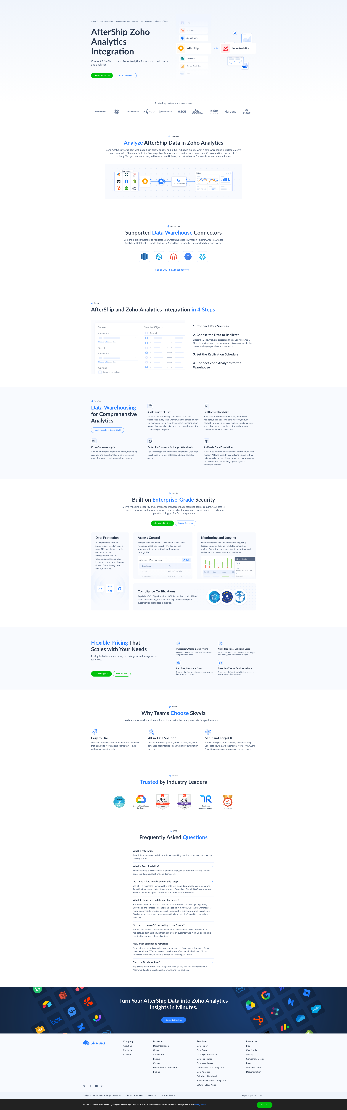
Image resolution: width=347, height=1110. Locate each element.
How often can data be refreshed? (151, 944)
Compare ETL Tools (255, 1059)
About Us (127, 1046)
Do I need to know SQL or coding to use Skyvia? (158, 925)
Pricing (156, 1072)
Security (152, 1095)
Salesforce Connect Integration (211, 1081)
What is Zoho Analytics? (146, 866)
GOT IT (264, 1105)
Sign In (244, 4)
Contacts (127, 1050)
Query (156, 1050)
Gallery (249, 1055)
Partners (127, 1055)
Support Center (253, 1068)
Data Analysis (203, 1072)
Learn (248, 1063)
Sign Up (260, 4)
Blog (248, 1046)
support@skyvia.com (252, 1095)
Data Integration (106, 21)
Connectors (158, 1055)
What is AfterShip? (143, 851)
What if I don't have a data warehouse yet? (156, 900)
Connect (157, 1063)
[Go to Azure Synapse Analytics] (159, 256)
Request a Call (230, 4)
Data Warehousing (206, 1063)
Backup (156, 1059)
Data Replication (205, 1059)
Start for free (121, 674)
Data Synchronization (207, 1055)
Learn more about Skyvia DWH (107, 430)
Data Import (202, 1046)
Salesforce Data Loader (208, 1076)
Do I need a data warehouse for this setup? (156, 881)
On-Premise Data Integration (210, 1068)
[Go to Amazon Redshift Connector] (144, 256)
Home (93, 21)
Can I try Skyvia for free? (146, 962)
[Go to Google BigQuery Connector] (188, 256)
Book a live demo (126, 76)
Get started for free (102, 76)
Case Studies (252, 1050)
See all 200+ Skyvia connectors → (173, 270)
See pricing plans (101, 674)
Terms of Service (134, 1095)
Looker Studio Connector (165, 1068)
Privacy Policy (168, 1095)
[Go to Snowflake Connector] (202, 256)
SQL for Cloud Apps (206, 1085)
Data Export (202, 1050)
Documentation (253, 1072)
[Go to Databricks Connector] (173, 256)
